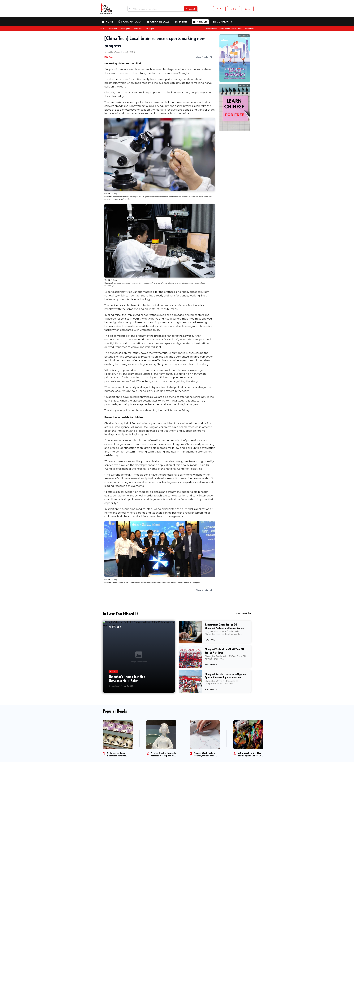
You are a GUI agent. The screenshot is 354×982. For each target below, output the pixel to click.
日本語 (233, 8)
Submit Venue (224, 28)
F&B (102, 28)
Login (247, 8)
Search (192, 8)
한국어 (219, 8)
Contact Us (249, 28)
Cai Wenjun (115, 52)
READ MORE (211, 640)
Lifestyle (150, 28)
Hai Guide (138, 28)
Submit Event (211, 28)
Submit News (236, 28)
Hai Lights (125, 28)
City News (112, 28)
